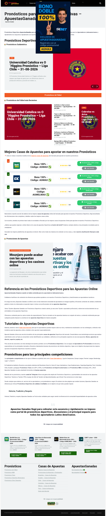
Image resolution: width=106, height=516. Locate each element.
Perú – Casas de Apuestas (46, 488)
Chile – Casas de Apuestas (46, 480)
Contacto (99, 512)
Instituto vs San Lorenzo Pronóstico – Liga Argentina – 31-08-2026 (65, 106)
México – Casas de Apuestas (46, 486)
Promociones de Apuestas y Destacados (50, 472)
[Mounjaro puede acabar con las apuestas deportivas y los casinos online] (77, 263)
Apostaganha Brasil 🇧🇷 (78, 470)
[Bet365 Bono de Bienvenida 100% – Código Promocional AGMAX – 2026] (16, 168)
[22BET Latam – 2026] (16, 207)
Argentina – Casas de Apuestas (47, 475)
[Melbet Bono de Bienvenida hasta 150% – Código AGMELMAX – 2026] (16, 194)
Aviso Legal (84, 512)
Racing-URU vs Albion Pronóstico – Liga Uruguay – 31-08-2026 (65, 142)
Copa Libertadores (56, 358)
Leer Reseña (90, 168)
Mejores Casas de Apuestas (46, 470)
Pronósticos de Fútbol (53, 95)
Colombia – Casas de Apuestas (47, 483)
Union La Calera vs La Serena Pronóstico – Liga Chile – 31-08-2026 (64, 124)
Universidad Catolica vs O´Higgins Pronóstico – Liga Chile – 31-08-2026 (29, 66)
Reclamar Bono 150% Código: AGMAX (90, 176)
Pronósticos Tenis (10, 475)
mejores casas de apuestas (40, 156)
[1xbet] (53, 29)
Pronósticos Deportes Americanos (15, 478)
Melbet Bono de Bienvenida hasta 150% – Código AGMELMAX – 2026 (68, 439)
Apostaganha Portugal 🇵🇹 (79, 472)
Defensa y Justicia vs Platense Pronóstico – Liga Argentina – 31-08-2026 (65, 133)
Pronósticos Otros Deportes (13, 480)
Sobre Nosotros (64, 512)
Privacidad (92, 512)
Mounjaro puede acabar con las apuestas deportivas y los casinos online (27, 260)
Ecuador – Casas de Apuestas (47, 478)
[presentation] (93, 86)
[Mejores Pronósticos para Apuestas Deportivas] (12, 2)
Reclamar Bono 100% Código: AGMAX (90, 163)
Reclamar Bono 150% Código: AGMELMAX (90, 189)
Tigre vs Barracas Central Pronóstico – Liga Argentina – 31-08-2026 (65, 115)
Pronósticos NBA (10, 472)
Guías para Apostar (25, 327)
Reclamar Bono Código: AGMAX (90, 202)
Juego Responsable (75, 512)
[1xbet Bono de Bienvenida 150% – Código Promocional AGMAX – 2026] (16, 181)
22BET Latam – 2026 (90, 437)
